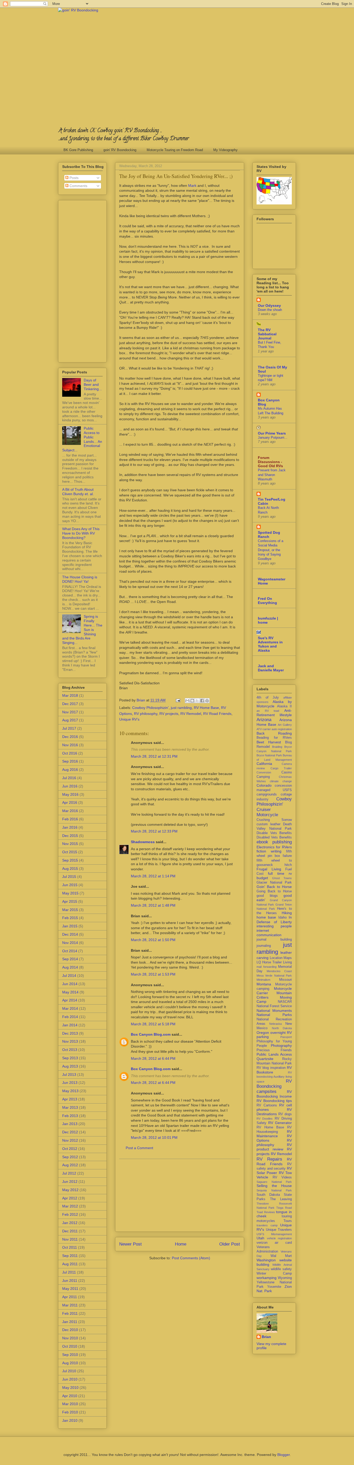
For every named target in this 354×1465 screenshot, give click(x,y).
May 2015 (70, 893)
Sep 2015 (70, 860)
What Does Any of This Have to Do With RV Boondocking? (81, 533)
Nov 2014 (70, 943)
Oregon (263, 1032)
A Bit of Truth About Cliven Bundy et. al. (78, 491)
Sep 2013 (70, 1058)
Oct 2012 (69, 1149)
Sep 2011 (70, 1256)
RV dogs (285, 1114)
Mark (192, 185)
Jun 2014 (69, 984)
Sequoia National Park (274, 1190)
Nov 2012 (70, 1140)
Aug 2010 (70, 1363)
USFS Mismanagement (274, 1234)
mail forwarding (267, 966)
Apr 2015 (69, 901)
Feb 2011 (70, 1313)
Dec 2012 (70, 1132)
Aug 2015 (70, 868)
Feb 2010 (70, 1412)
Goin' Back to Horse (274, 887)
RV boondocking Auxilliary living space (274, 1077)
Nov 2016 (70, 745)
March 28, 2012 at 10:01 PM (154, 1137)
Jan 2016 (69, 827)
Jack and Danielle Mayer (271, 668)
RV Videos (282, 1177)
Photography (281, 1045)
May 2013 (70, 1091)
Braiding (277, 746)
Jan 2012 (69, 1223)
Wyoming (285, 1278)
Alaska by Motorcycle (274, 704)
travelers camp (267, 1225)
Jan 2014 (69, 1025)
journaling (264, 946)
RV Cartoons (267, 1105)
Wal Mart (281, 1256)
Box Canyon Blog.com (151, 1034)
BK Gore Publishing (78, 150)
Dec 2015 (70, 836)
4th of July (268, 697)
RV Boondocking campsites (274, 1086)
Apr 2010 (69, 1396)
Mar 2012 (70, 1206)
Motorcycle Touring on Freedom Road (175, 150)
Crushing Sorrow (274, 820)
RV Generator (280, 1123)
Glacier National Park (274, 882)
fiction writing (269, 851)
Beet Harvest (269, 742)
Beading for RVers (274, 737)
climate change (281, 781)
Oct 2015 (69, 852)
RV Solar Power (274, 1170)
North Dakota (282, 1028)
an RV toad (268, 710)
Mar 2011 (70, 1305)
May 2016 (70, 794)
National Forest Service (274, 1006)
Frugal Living (269, 869)
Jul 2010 (69, 1371)
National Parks (274, 1015)
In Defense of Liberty (274, 919)
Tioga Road (284, 1207)
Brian (266, 1337)
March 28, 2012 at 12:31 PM (154, 756)
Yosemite (274, 1287)
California (264, 764)
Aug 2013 (70, 1066)
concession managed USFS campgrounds (274, 790)
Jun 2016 (69, 786)
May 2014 (70, 992)
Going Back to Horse (274, 891)
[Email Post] (177, 700)
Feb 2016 (70, 819)
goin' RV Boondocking (119, 150)
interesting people (274, 926)
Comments (77, 186)
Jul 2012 (69, 1173)
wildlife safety (281, 1269)
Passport (286, 1037)
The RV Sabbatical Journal (267, 334)
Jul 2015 (69, 876)
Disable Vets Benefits (274, 833)
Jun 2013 (69, 1082)
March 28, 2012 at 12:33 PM (154, 831)
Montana (264, 984)
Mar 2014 (70, 1008)
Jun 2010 (69, 1379)
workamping (267, 1278)
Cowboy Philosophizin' (150, 708)
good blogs (267, 896)
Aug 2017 (70, 720)
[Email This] (187, 700)
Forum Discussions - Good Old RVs (270, 462)
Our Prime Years (272, 433)
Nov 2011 (70, 1239)
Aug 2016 (70, 769)
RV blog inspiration (271, 1068)
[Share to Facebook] (202, 700)
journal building (274, 939)
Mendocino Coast (279, 971)
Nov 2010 (70, 1338)
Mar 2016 (70, 811)
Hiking (287, 913)
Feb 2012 (70, 1214)
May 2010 (70, 1387)
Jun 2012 (69, 1181)
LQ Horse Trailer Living (274, 962)
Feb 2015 (70, 918)
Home (180, 1244)
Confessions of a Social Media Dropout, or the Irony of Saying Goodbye (270, 550)
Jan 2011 (69, 1322)
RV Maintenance (274, 1133)
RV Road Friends (217, 714)
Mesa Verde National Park (274, 975)
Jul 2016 (69, 778)
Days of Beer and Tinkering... (93, 384)
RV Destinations (274, 1111)
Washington (266, 1260)
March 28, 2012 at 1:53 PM (153, 974)
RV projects (168, 714)
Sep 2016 (70, 761)
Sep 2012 (70, 1157)
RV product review (274, 1147)
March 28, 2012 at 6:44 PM (153, 1058)
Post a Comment (139, 1148)
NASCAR (285, 1002)
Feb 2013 (70, 1116)
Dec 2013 (70, 1033)
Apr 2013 (69, 1099)
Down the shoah (270, 310)
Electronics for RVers (274, 847)
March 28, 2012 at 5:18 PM (153, 1024)
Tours (288, 1221)
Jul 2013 (69, 1074)
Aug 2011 (70, 1264)
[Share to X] (197, 700)
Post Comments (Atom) (191, 1258)
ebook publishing (274, 842)
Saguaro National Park (274, 1181)
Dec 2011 (70, 1231)
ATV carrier (264, 729)
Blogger (283, 1455)
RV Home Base (206, 708)
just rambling (181, 708)
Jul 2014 (69, 975)
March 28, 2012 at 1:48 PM (153, 905)
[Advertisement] (179, 1195)
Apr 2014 (69, 1000)
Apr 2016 (69, 802)
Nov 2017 (70, 712)
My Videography (225, 150)
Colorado (264, 785)
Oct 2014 (69, 951)
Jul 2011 (69, 1272)
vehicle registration (279, 1238)
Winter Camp (274, 1273)
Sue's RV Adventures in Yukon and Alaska (270, 644)
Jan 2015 (69, 926)
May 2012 (70, 1190)
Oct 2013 (69, 1050)
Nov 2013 (70, 1041)
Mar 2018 (70, 695)
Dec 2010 (70, 1330)
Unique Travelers (279, 1230)
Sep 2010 (70, 1355)
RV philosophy (145, 714)
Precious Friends (274, 1050)
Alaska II (284, 706)
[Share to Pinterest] (207, 700)
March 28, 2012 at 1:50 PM (153, 940)
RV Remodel (190, 714)
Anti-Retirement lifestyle (274, 712)
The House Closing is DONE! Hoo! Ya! (79, 579)
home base (266, 917)
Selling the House (274, 1186)
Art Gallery (285, 724)
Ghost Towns (282, 878)
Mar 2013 (70, 1107)
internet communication (269, 932)
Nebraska (275, 1023)
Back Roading (274, 733)
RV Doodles (265, 1118)
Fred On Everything (267, 600)
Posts (73, 178)
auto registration (282, 729)
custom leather (268, 824)
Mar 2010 (70, 1404)
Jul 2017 (69, 728)
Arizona (264, 719)
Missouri (285, 980)
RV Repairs (269, 1159)
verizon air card (274, 1242)
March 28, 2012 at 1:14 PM (153, 876)
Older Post (229, 1244)
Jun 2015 (69, 885)
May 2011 (70, 1288)
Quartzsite (265, 1059)
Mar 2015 (70, 910)
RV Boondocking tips (274, 1101)
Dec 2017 (70, 704)
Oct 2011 (69, 1247)
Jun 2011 (69, 1280)
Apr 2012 (69, 1198)
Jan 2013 (69, 1124)
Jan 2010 (69, 1420)
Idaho (282, 917)
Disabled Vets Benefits (274, 837)
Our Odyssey (269, 305)
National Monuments (274, 1010)
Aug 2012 (70, 1165)
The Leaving (281, 1199)
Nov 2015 (70, 844)
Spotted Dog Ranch (269, 534)
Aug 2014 (70, 967)
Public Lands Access (274, 1054)
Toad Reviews (266, 1212)
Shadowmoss (143, 842)
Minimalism (263, 979)
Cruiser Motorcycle (267, 812)
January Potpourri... (272, 437)
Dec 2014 (70, 934)
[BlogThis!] (192, 700)
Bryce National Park (269, 755)
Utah (260, 1238)
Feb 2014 (70, 1017)
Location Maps (281, 958)
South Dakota (268, 1195)
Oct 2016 (69, 753)
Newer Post (130, 1244)
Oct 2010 (69, 1346)
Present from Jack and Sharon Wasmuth (272, 474)
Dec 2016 (70, 737)
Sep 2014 (70, 959)
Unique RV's (129, 719)
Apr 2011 (69, 1297)
